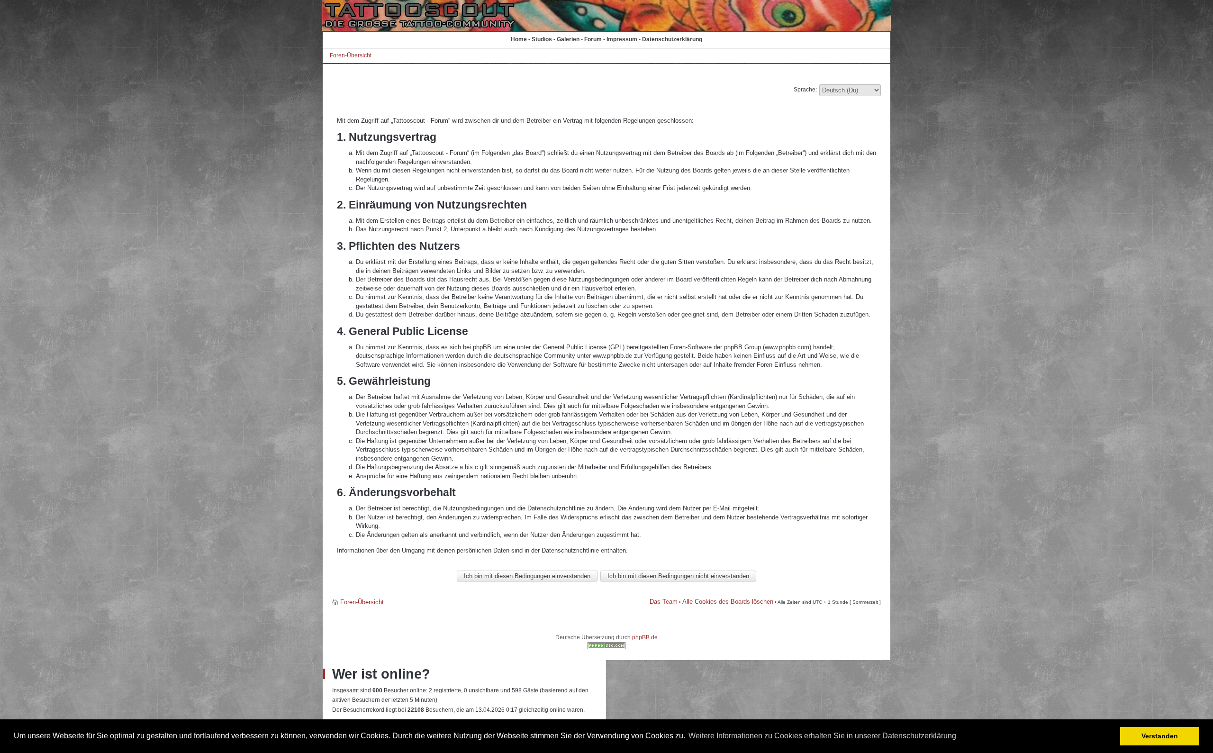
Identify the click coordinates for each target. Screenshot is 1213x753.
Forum (593, 39)
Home (519, 39)
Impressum (621, 39)
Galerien (568, 39)
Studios (542, 39)
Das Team (664, 601)
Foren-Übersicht (350, 55)
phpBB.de (645, 637)
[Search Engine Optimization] (606, 647)
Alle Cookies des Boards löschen (727, 601)
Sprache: (805, 89)
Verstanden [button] (1159, 736)
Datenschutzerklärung (672, 39)
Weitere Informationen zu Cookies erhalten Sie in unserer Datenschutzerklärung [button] (822, 736)
